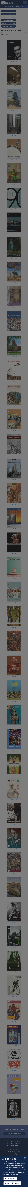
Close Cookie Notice (12, 1183)
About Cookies (10, 1178)
